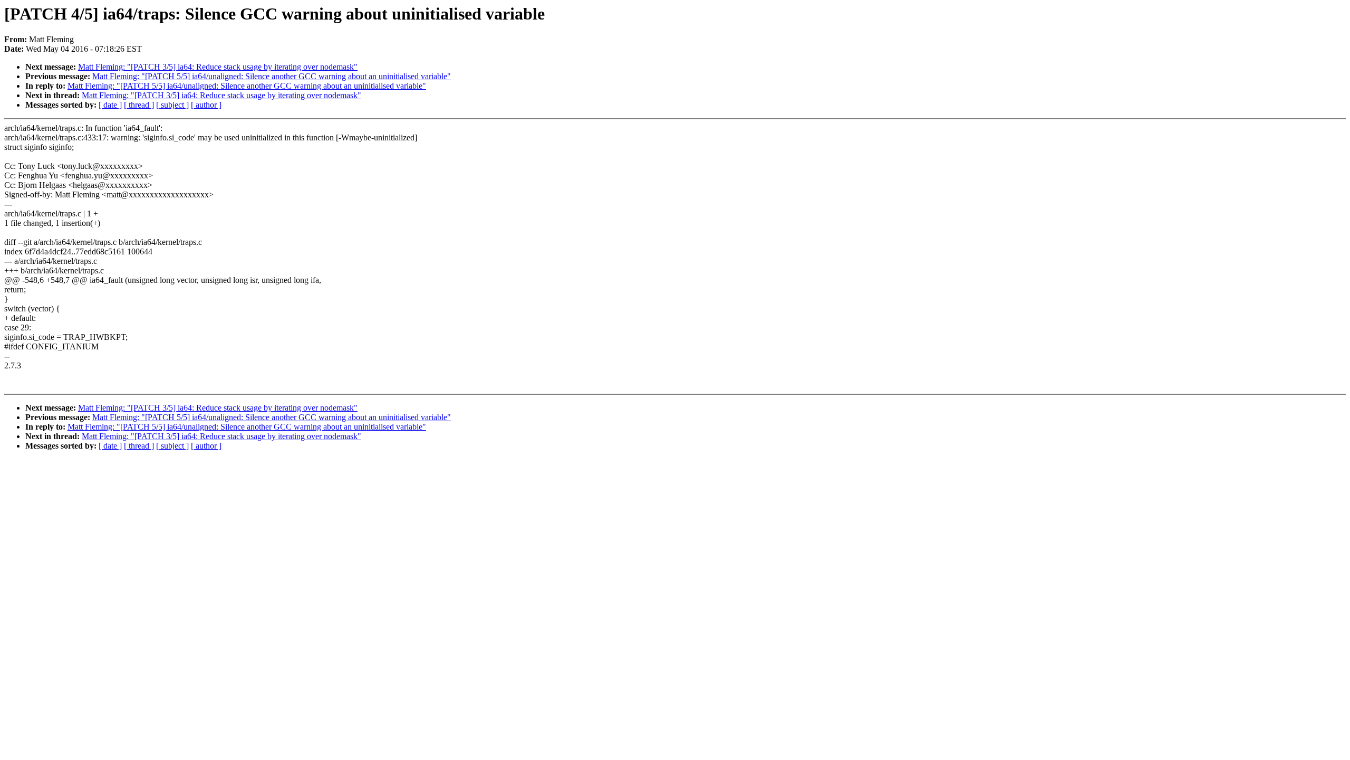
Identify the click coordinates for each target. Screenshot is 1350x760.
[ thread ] (139, 104)
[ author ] (206, 104)
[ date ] (110, 104)
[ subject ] (172, 104)
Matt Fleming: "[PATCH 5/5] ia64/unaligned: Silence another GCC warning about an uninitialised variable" (271, 76)
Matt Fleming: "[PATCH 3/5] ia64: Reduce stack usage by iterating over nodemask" (218, 66)
